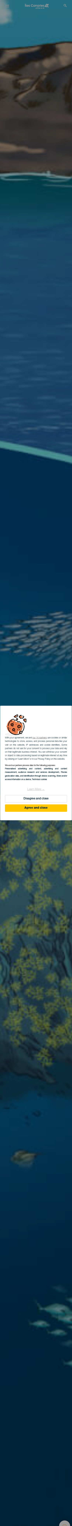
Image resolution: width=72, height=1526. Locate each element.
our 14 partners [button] (39, 738)
